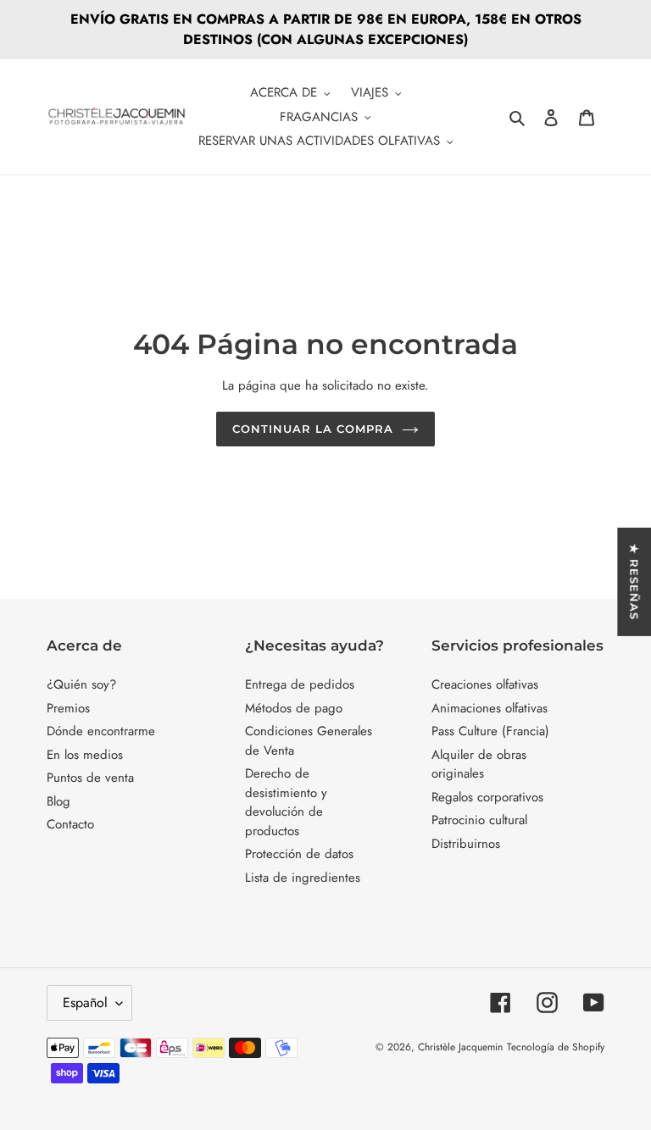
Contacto (70, 824)
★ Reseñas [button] (634, 582)
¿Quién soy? (81, 684)
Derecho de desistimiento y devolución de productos (286, 802)
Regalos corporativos (487, 797)
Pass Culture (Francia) (490, 731)
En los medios (85, 754)
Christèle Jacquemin (460, 1047)
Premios (68, 708)
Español (85, 1002)
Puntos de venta (90, 777)
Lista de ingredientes (302, 877)
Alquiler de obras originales (478, 764)
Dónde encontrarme (101, 731)
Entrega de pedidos (299, 684)
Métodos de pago (293, 708)
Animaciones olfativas (489, 708)
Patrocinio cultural (479, 820)
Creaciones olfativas (484, 684)
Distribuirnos (465, 843)
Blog (58, 801)
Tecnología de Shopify (555, 1047)
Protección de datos (299, 854)
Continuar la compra (313, 428)
